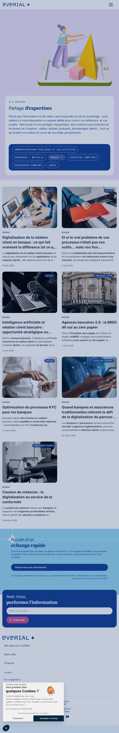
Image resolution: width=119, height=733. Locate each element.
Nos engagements (12, 679)
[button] (6, 728)
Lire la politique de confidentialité (19, 709)
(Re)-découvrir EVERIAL (17, 645)
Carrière (7, 672)
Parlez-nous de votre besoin (30, 567)
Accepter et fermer (49, 718)
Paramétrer (18, 718)
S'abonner (19, 619)
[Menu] (111, 5)
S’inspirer (9, 663)
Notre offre (10, 654)
